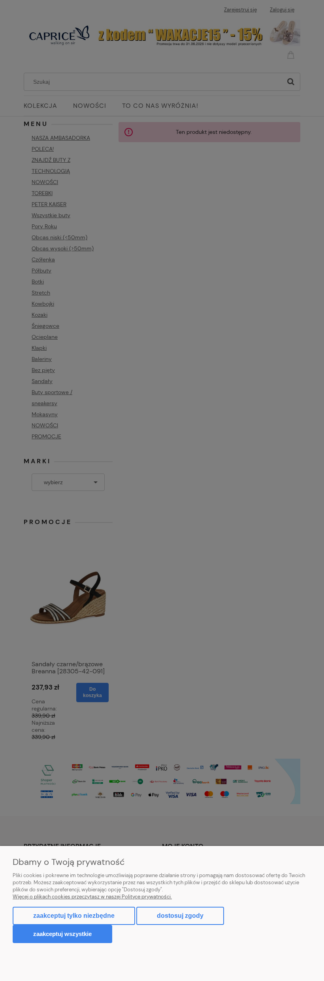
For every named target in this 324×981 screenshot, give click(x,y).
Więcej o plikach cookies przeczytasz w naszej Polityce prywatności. (92, 896)
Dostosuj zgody (180, 915)
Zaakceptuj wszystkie (62, 933)
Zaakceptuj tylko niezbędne (74, 915)
